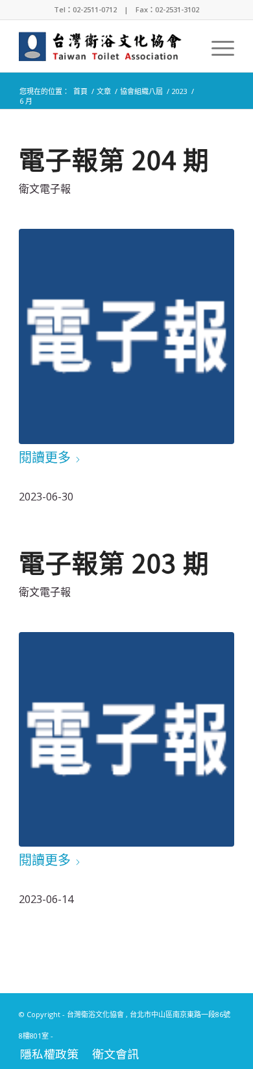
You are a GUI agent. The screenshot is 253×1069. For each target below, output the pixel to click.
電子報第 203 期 (114, 562)
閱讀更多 (45, 457)
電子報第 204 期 (114, 159)
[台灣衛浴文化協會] (105, 46)
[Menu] (216, 46)
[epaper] (126, 336)
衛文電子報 (45, 189)
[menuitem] (216, 46)
